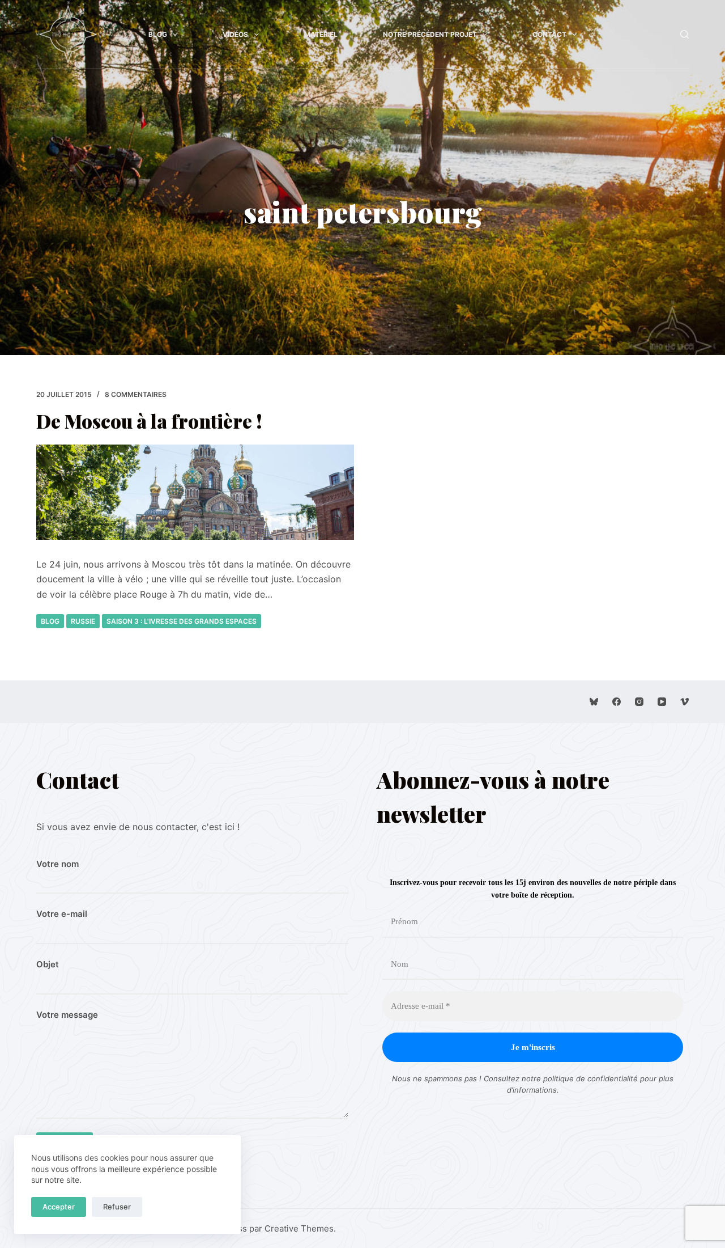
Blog (157, 34)
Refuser (117, 1206)
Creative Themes (299, 1228)
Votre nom (57, 863)
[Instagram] (639, 701)
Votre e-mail (61, 913)
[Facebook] (616, 701)
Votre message (67, 1014)
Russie (83, 621)
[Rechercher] (684, 34)
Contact (549, 34)
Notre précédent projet (430, 34)
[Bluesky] (594, 701)
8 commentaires (136, 394)
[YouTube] (662, 701)
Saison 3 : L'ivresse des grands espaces (181, 621)
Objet (47, 964)
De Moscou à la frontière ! (149, 420)
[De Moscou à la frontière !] (195, 492)
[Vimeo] (684, 701)
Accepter (58, 1206)
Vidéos (235, 34)
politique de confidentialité (590, 1078)
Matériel (321, 34)
